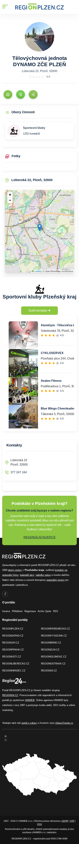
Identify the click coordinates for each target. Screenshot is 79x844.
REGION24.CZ (49, 670)
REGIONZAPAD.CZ (12, 635)
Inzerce (6, 611)
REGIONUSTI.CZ (11, 656)
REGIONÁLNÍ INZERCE (40, 537)
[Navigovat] (7, 94)
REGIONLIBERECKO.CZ (15, 663)
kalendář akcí (27, 575)
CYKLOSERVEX (52, 353)
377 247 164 (18, 472)
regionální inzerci (55, 580)
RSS (55, 611)
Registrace (30, 611)
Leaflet (37, 271)
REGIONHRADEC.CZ (13, 670)
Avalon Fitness (51, 380)
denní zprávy (15, 570)
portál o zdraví (29, 723)
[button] (39, 227)
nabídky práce (43, 575)
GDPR (65, 821)
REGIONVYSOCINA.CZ (54, 635)
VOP (72, 821)
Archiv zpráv (44, 611)
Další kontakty (38, 310)
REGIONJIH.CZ (10, 642)
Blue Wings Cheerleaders (58, 408)
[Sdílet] (33, 94)
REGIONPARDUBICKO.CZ (55, 628)
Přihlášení (17, 611)
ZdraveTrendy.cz (64, 723)
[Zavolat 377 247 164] (20, 94)
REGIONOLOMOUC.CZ (53, 656)
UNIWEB (30, 700)
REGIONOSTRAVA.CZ (53, 663)
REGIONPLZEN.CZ (12, 628)
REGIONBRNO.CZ (51, 642)
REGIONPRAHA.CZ (13, 649)
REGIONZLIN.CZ (50, 649)
